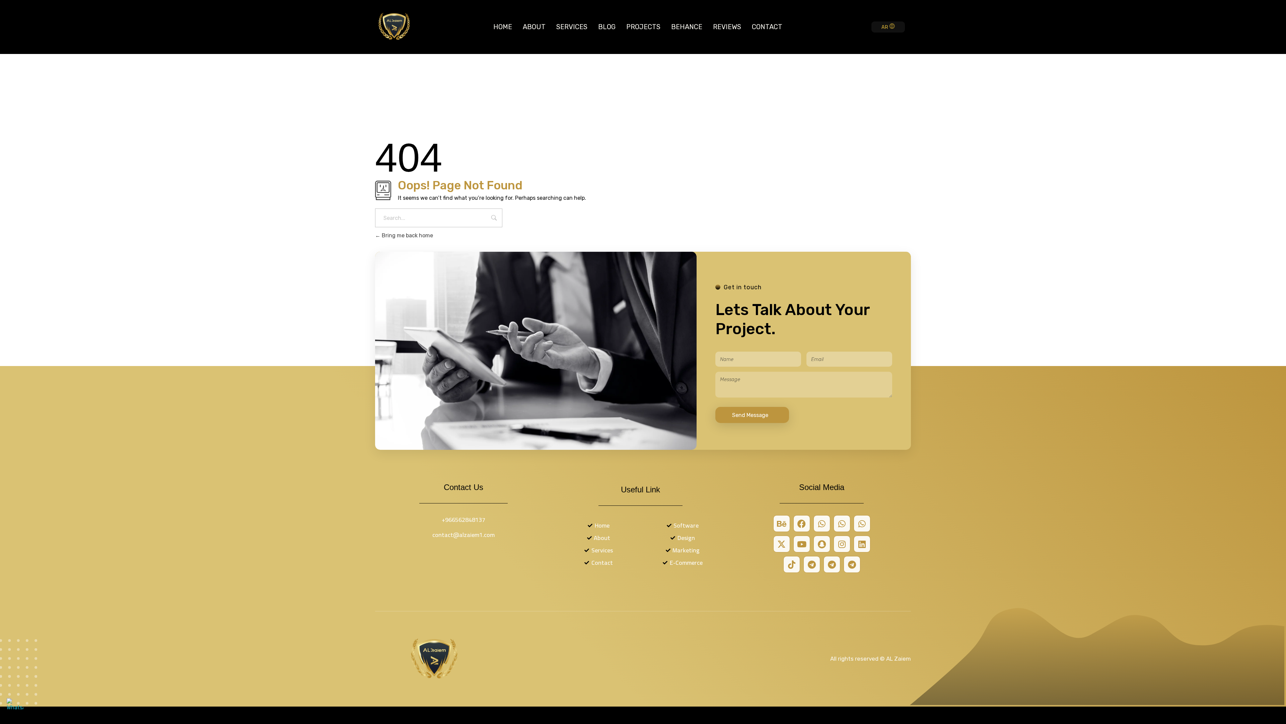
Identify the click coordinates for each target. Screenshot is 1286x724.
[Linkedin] (862, 544)
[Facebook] (801, 523)
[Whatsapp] (821, 523)
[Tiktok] (791, 564)
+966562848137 (463, 519)
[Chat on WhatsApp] (15, 706)
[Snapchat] (821, 544)
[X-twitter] (781, 544)
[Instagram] (842, 544)
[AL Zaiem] (394, 26)
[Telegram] (811, 564)
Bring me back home (406, 235)
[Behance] (781, 523)
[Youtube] (801, 544)
